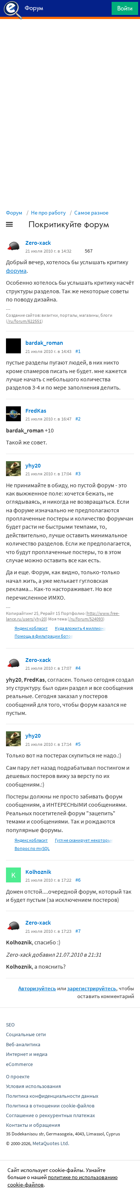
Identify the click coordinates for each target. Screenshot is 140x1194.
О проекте (17, 1076)
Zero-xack (38, 242)
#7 (78, 931)
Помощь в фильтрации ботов (44, 636)
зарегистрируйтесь (91, 988)
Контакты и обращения (33, 1125)
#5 (78, 744)
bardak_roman (44, 342)
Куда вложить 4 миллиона (80, 628)
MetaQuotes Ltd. (50, 1143)
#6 (78, 879)
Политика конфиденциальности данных (52, 1096)
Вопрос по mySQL (32, 848)
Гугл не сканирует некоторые (84, 840)
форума (16, 270)
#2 (78, 418)
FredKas (35, 410)
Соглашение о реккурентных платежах (50, 1115)
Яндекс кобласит (31, 628)
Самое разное (91, 212)
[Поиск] (103, 10)
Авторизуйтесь (37, 988)
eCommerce (19, 1064)
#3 (78, 473)
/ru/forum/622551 (24, 321)
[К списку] (22, 225)
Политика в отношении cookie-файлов (50, 1105)
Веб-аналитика (23, 1044)
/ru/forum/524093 (86, 619)
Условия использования (33, 1086)
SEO (10, 1024)
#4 (78, 668)
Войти (125, 8)
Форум (14, 212)
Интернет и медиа (26, 1054)
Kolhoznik (38, 871)
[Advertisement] (70, 37)
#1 (78, 351)
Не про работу (48, 212)
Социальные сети (26, 1034)
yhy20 (33, 465)
